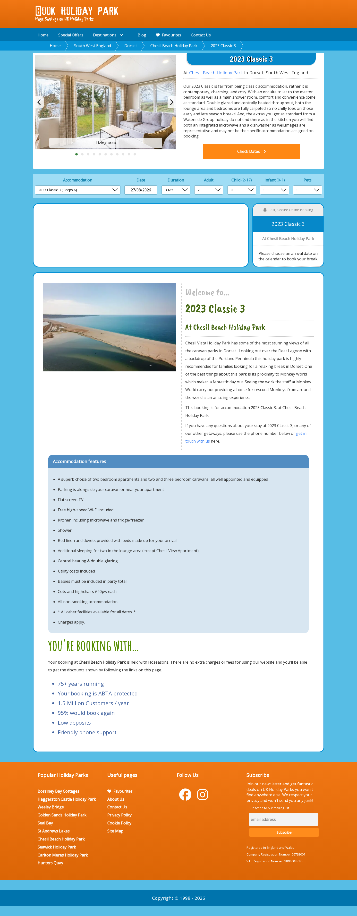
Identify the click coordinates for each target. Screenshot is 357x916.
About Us (115, 799)
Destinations (105, 35)
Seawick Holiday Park (57, 847)
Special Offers (70, 35)
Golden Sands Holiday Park (62, 815)
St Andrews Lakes (54, 831)
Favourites (171, 35)
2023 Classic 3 (223, 45)
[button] (76, 154)
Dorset (130, 45)
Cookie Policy (119, 823)
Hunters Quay (50, 862)
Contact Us (201, 35)
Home (43, 35)
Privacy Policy (119, 815)
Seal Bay (45, 823)
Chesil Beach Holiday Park (173, 45)
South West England (92, 45)
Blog (142, 35)
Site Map (115, 831)
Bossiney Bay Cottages (58, 791)
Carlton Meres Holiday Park (63, 855)
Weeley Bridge (51, 807)
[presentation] (39, 102)
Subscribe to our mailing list (269, 808)
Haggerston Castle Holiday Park (67, 799)
